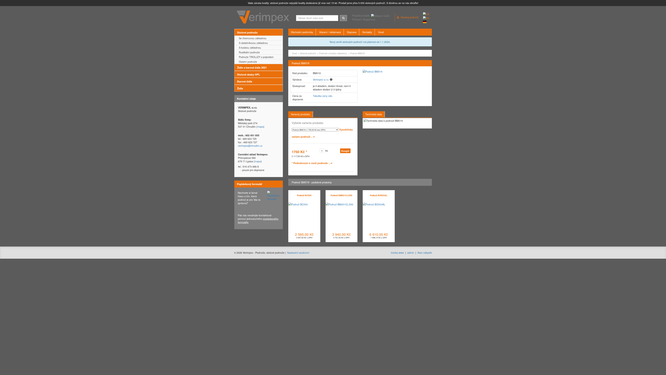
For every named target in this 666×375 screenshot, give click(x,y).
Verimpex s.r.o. (321, 79)
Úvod (294, 53)
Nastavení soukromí (298, 252)
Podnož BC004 (304, 195)
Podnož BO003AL (378, 195)
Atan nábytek (424, 252)
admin (410, 252)
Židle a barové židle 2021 (252, 67)
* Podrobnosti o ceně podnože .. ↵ (312, 163)
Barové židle (244, 81)
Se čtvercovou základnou (251, 38)
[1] (343, 18)
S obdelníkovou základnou (252, 43)
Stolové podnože (247, 32)
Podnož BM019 (357, 53)
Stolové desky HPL (248, 74)
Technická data (373, 114)
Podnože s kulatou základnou (333, 53)
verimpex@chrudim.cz (250, 145)
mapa (260, 126)
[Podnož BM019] (396, 71)
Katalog (410, 17)
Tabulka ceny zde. (323, 96)
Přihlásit (356, 19)
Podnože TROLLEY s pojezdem (255, 57)
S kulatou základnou (249, 47)
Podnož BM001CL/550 (341, 195)
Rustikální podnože (248, 52)
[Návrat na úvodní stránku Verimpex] (264, 17)
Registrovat (369, 19)
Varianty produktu (300, 114)
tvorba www (397, 252)
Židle (240, 88)
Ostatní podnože (247, 61)
